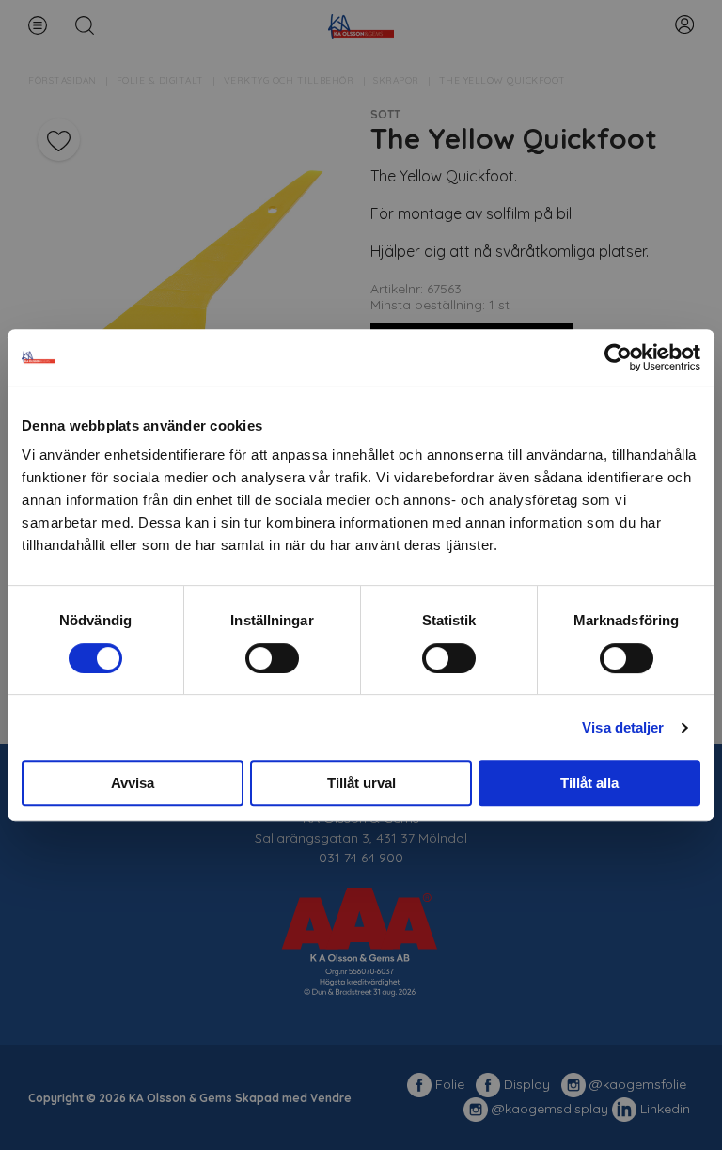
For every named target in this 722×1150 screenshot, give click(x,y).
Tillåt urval (361, 783)
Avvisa (132, 783)
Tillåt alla (589, 783)
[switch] (272, 658)
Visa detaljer (623, 727)
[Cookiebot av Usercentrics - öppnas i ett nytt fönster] (618, 357)
